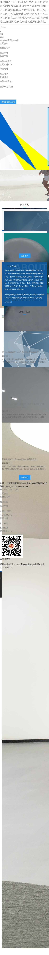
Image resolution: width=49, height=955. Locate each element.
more (8, 302)
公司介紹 (4, 43)
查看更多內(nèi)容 (13, 102)
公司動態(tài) (6, 64)
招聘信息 (4, 77)
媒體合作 (4, 69)
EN (1, 34)
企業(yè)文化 (6, 81)
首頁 (2, 37)
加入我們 (4, 74)
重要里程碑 (5, 48)
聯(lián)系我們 (6, 86)
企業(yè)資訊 (6, 61)
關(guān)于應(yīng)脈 (9, 40)
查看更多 (24, 256)
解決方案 (4, 53)
